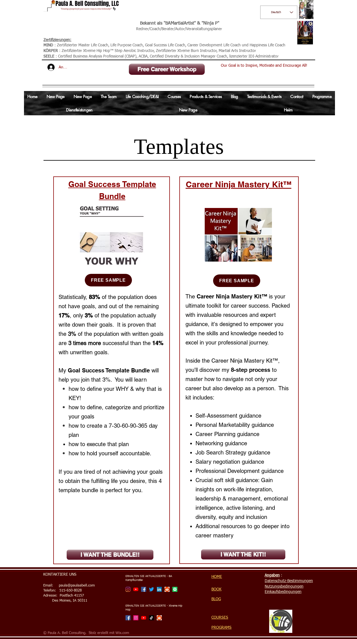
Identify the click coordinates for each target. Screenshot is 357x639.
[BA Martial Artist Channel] (135, 589)
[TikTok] (151, 617)
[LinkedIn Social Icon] (159, 589)
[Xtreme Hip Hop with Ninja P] (135, 617)
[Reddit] (167, 589)
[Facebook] (143, 589)
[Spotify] (174, 589)
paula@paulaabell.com (77, 585)
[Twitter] (151, 589)
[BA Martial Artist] (128, 589)
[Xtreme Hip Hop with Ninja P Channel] (143, 617)
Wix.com (122, 633)
